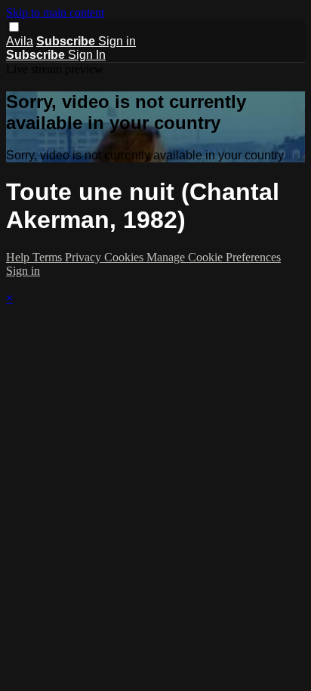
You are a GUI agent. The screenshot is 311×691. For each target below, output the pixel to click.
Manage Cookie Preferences (213, 257)
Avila (19, 41)
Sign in (117, 41)
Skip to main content (55, 12)
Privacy (84, 257)
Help (19, 257)
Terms (48, 257)
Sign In (87, 54)
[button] (14, 27)
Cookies (125, 257)
